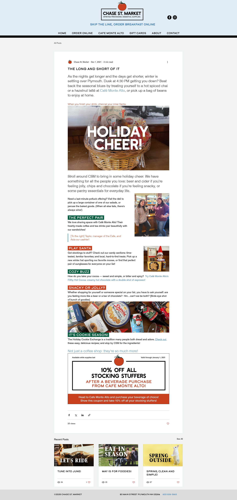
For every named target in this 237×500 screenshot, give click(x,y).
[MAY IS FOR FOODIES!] (118, 455)
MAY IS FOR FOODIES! (116, 471)
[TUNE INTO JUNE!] (74, 455)
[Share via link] (89, 415)
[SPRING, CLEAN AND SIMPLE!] (163, 455)
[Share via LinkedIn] (82, 415)
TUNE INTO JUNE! (69, 471)
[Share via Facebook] (69, 415)
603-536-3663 (170, 494)
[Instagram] (175, 17)
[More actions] (167, 62)
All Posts (57, 43)
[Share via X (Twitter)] (75, 415)
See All (180, 439)
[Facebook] (169, 17)
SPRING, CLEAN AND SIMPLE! (160, 473)
